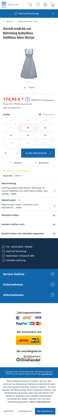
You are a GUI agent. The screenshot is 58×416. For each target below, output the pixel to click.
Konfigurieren (25, 411)
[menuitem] (4, 5)
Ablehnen (9, 411)
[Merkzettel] (37, 5)
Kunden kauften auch (13, 224)
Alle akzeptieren (45, 411)
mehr (13, 193)
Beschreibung (9, 183)
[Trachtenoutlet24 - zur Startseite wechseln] (13, 5)
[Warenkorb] (52, 5)
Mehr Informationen (40, 401)
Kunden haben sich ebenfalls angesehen (23, 233)
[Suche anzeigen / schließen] (29, 5)
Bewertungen (9, 200)
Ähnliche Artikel (10, 215)
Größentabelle (49, 114)
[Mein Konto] (45, 5)
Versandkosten (14, 107)
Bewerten (43, 162)
